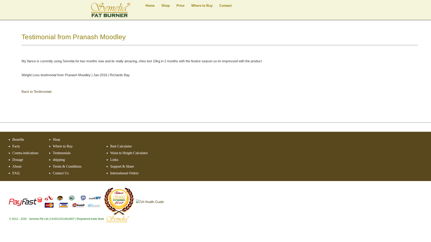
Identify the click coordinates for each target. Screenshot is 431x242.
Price (180, 5)
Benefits (18, 139)
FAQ (16, 173)
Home (150, 5)
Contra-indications (25, 153)
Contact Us (61, 173)
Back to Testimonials (37, 91)
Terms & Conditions (67, 166)
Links (114, 160)
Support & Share (122, 166)
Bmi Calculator (121, 146)
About (16, 166)
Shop (165, 5)
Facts (16, 146)
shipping (59, 160)
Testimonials (61, 153)
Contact (225, 5)
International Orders (124, 173)
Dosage (17, 160)
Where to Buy (202, 5)
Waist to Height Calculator (129, 153)
